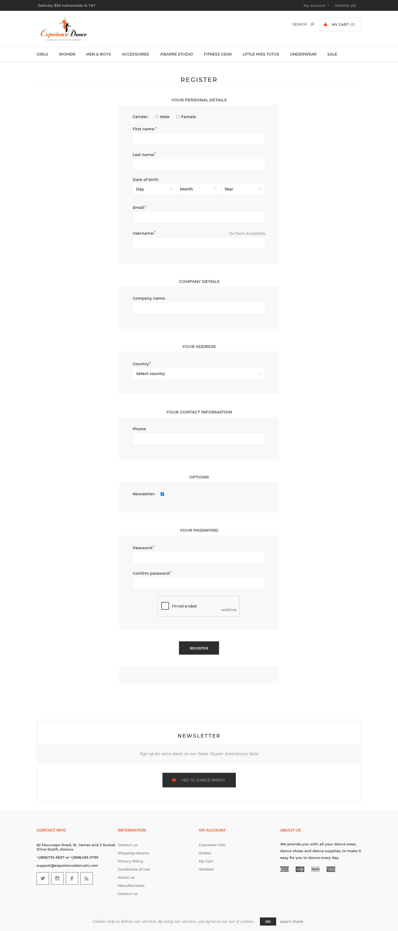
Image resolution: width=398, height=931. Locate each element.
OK (268, 921)
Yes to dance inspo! (203, 780)
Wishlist (206, 869)
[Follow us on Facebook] (72, 878)
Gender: (140, 116)
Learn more (291, 921)
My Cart (206, 861)
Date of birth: (146, 179)
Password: (143, 547)
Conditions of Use (134, 869)
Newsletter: (144, 494)
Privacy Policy (130, 861)
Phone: (139, 428)
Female (188, 116)
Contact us (128, 845)
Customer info (212, 845)
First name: (144, 129)
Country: (141, 363)
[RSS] (86, 878)
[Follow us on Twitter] (43, 878)
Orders (205, 853)
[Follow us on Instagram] (57, 878)
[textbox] (294, 24)
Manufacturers (131, 885)
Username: (143, 233)
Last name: (143, 154)
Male (164, 116)
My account (314, 5)
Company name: (149, 298)
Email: (139, 207)
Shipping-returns (133, 853)
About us (126, 877)
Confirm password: (151, 573)
